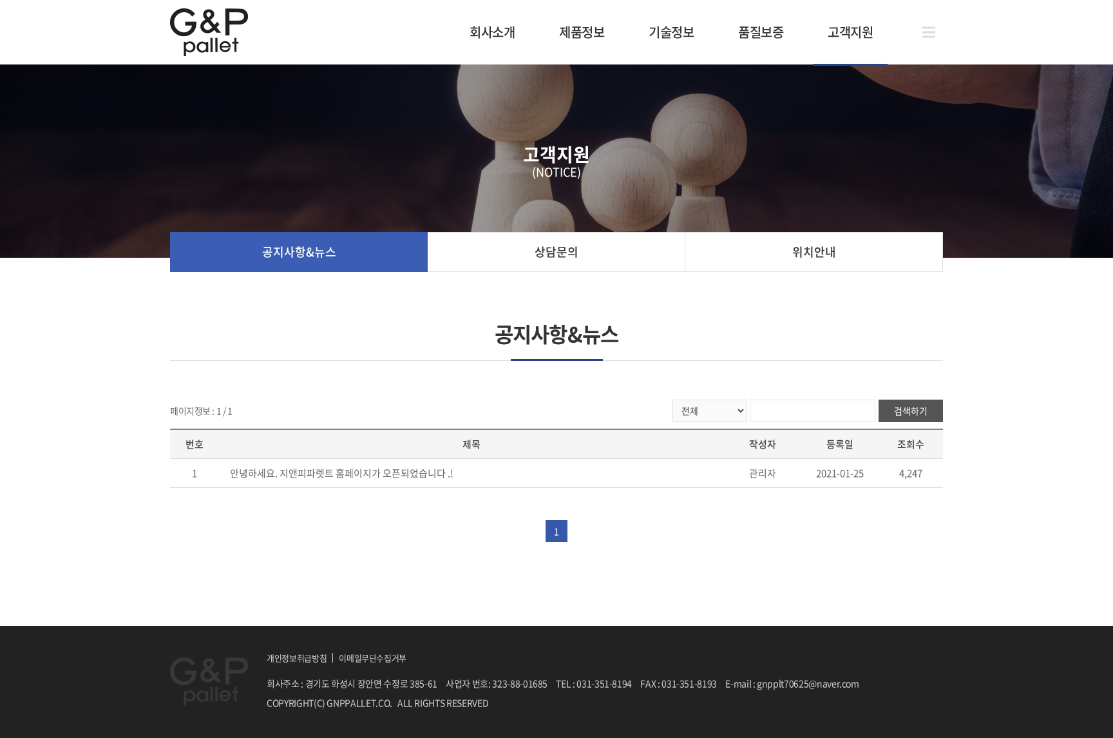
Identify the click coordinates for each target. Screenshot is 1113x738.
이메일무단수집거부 (372, 658)
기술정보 (671, 32)
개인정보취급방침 (297, 658)
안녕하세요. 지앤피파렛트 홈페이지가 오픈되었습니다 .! (341, 473)
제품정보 (581, 32)
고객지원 (850, 32)
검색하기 (911, 410)
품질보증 (760, 32)
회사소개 (492, 32)
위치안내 (814, 251)
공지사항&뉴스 (299, 251)
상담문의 (556, 251)
